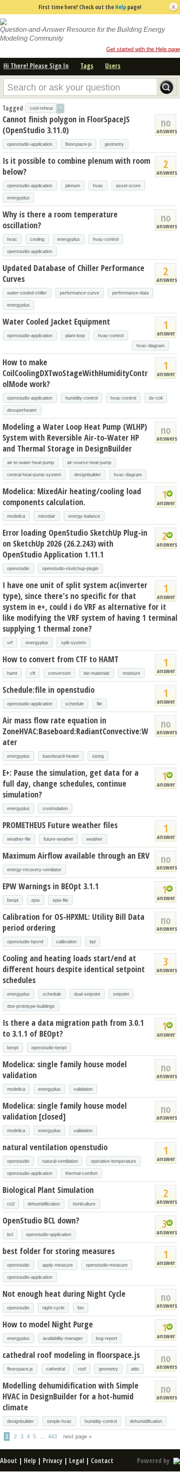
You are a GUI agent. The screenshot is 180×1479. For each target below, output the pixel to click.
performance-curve (79, 292)
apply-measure (57, 1264)
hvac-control (105, 239)
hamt (12, 673)
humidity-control (81, 397)
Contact (102, 1460)
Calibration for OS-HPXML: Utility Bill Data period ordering (73, 922)
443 (52, 1436)
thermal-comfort (81, 1173)
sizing (98, 756)
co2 (11, 1203)
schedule (74, 703)
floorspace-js (78, 144)
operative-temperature (113, 1161)
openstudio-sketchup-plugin (70, 568)
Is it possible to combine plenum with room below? (76, 166)
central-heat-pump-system (34, 474)
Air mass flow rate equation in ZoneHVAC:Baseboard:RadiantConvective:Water (75, 731)
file (99, 703)
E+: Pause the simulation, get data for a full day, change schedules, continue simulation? (71, 783)
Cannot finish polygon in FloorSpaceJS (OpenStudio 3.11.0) (66, 125)
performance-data (130, 292)
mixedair (46, 516)
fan (80, 1307)
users (113, 65)
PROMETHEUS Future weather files (60, 825)
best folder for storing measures (59, 1251)
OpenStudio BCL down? (41, 1220)
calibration (66, 941)
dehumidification (44, 1203)
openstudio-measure (107, 1264)
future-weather (58, 838)
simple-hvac (59, 1421)
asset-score (128, 185)
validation (83, 1089)
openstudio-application (29, 144)
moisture (131, 673)
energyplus (18, 197)
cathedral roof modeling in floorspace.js (71, 1354)
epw (35, 900)
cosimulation (55, 808)
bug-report (106, 1338)
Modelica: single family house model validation (65, 1069)
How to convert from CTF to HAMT (60, 659)
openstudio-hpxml (25, 941)
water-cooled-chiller (27, 292)
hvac (98, 185)
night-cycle (53, 1307)
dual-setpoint (87, 993)
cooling (37, 239)
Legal (76, 1460)
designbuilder (87, 474)
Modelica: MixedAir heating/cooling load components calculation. (72, 496)
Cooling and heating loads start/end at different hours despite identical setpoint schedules (74, 969)
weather (94, 838)
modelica (16, 516)
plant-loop (75, 335)
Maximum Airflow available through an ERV (76, 855)
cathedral (55, 1368)
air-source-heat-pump (89, 462)
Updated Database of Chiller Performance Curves (73, 273)
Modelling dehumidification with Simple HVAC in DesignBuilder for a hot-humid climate (71, 1396)
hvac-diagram (150, 345)
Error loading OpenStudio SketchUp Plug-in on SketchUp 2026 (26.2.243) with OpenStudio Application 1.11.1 (75, 543)
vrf (10, 642)
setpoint (121, 993)
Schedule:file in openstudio (49, 689)
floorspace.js (20, 1368)
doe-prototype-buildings (31, 1006)
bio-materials (97, 673)
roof (82, 1368)
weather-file (19, 838)
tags (86, 65)
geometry (114, 144)
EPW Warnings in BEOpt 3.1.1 (51, 886)
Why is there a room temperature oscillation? (60, 220)
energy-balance (84, 516)
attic (135, 1368)
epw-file (60, 900)
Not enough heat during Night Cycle (64, 1293)
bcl (10, 1234)
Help (120, 7)
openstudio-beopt (49, 1047)
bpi (92, 941)
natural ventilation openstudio (55, 1147)
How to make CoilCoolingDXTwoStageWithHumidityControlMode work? (75, 373)
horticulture (84, 1203)
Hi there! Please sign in (36, 65)
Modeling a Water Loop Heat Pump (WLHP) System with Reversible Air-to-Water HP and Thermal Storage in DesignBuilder (75, 437)
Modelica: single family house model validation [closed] (65, 1111)
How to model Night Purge (48, 1324)
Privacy (52, 1460)
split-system (73, 642)
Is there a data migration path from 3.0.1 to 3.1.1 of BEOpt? (73, 1028)
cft (32, 673)
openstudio (18, 568)
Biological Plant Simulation (48, 1189)
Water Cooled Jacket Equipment (56, 321)
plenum (72, 185)
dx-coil (155, 397)
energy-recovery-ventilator (34, 869)
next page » (77, 1436)
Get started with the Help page (143, 49)
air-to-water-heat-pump (30, 462)
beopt (12, 900)
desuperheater (22, 410)
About (8, 1460)
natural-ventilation (60, 1161)
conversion (59, 673)
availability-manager (63, 1338)
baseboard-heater (61, 756)
